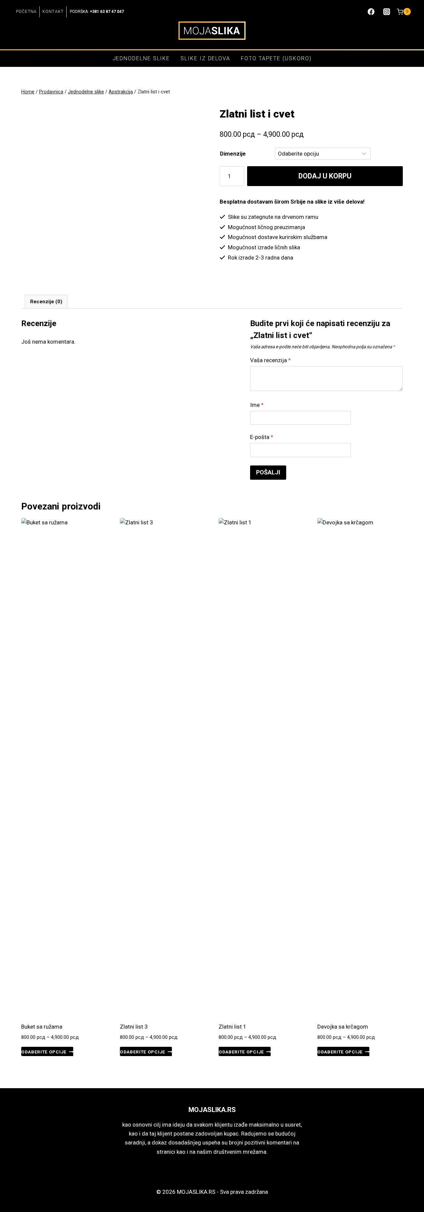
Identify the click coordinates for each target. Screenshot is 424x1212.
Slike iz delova (205, 58)
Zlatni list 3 (134, 1026)
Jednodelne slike (141, 58)
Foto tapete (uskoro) (276, 58)
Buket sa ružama (41, 1026)
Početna (26, 11)
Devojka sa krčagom (342, 1026)
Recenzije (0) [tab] (46, 302)
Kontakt (53, 11)
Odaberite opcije (44, 1051)
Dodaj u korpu (324, 176)
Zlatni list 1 (232, 1026)
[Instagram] (387, 12)
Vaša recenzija (270, 360)
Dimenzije (233, 153)
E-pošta (261, 437)
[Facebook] (371, 12)
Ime (257, 405)
